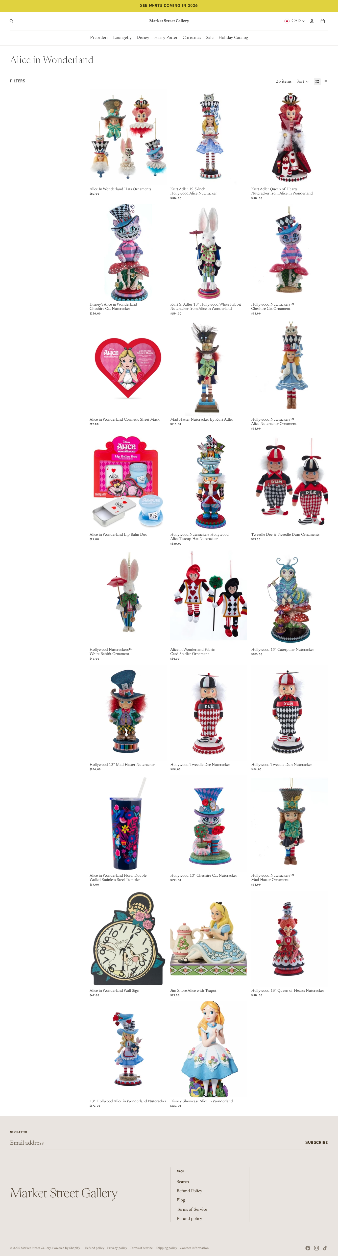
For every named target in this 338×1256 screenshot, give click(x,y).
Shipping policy (166, 1248)
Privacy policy (117, 1248)
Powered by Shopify (66, 1248)
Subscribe (316, 1143)
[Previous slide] (97, 137)
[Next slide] (158, 137)
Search (183, 1182)
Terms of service (141, 1248)
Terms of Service (192, 1210)
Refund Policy (189, 1191)
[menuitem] (99, 37)
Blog (181, 1200)
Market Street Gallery (36, 1248)
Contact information (194, 1248)
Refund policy (189, 1219)
